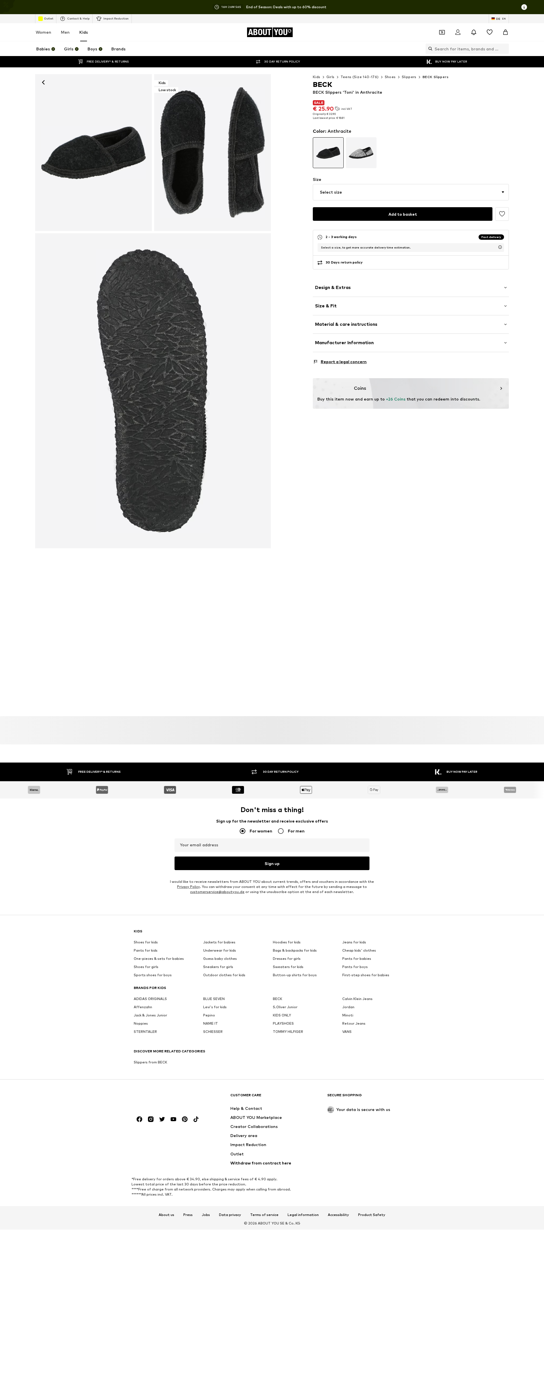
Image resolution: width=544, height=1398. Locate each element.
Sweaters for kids (288, 967)
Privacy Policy (188, 887)
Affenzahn (143, 1007)
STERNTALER (145, 1031)
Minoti (347, 1015)
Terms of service (264, 1215)
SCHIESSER (213, 1031)
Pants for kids (146, 950)
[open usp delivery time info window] (500, 247)
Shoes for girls (146, 967)
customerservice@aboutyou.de (217, 892)
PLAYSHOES (283, 1023)
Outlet (48, 18)
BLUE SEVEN (214, 999)
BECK (277, 999)
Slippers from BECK (150, 1062)
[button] (411, 192)
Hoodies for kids (287, 942)
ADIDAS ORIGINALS (150, 999)
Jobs (206, 1215)
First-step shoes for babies (365, 975)
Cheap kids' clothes (359, 950)
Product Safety (371, 1215)
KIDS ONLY (282, 1015)
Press (188, 1215)
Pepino (209, 1015)
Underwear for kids (219, 950)
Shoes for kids (146, 942)
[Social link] (139, 1119)
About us (166, 1215)
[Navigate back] (43, 82)
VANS (347, 1031)
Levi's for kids (215, 1007)
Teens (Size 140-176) (360, 77)
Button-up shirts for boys (295, 975)
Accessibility (338, 1215)
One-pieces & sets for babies (159, 958)
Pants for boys (355, 967)
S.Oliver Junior (285, 1007)
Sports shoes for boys (153, 975)
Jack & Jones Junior (150, 1015)
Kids (83, 32)
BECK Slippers (435, 77)
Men (65, 32)
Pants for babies (356, 958)
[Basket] (505, 32)
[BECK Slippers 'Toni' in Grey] (153, 391)
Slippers (409, 77)
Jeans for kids (354, 942)
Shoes (390, 77)
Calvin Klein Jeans (357, 999)
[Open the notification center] (473, 32)
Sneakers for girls (218, 967)
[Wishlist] (489, 32)
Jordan (348, 1007)
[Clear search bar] (504, 48)
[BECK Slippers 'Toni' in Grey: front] (93, 152)
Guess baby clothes (220, 958)
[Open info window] (524, 7)
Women (43, 32)
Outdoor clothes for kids (224, 975)
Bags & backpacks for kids (295, 950)
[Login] (457, 32)
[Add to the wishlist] (502, 214)
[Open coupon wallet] (442, 32)
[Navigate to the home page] (164, 1097)
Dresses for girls (287, 958)
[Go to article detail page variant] (328, 152)
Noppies (141, 1023)
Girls (330, 77)
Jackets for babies (219, 942)
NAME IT (210, 1023)
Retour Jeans (354, 1023)
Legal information (303, 1215)
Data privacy (230, 1215)
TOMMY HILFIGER (288, 1031)
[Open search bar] (429, 48)
